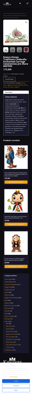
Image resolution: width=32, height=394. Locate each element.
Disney (26, 85)
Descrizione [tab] (8, 92)
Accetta (16, 381)
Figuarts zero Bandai (11, 334)
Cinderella (20, 85)
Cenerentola (13, 85)
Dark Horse (9, 326)
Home (4, 13)
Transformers (8, 350)
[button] (26, 22)
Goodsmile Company (12, 339)
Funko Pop (8, 295)
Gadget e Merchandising (11, 297)
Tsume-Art (9, 347)
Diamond (8, 329)
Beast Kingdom (9, 282)
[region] (16, 378)
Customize (16, 385)
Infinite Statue (10, 342)
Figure (6, 292)
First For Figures (10, 337)
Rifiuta (16, 390)
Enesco (5, 87)
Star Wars (7, 319)
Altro (7, 323)
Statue (11, 13)
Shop (8, 13)
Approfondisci (14, 377)
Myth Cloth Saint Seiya (11, 305)
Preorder (7, 311)
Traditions (16, 87)
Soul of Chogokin (9, 316)
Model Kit (7, 303)
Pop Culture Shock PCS (12, 344)
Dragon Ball (8, 287)
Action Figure (8, 279)
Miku (6, 300)
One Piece (7, 308)
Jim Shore (10, 87)
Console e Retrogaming (11, 284)
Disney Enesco (17, 13)
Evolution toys (9, 290)
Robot (6, 313)
